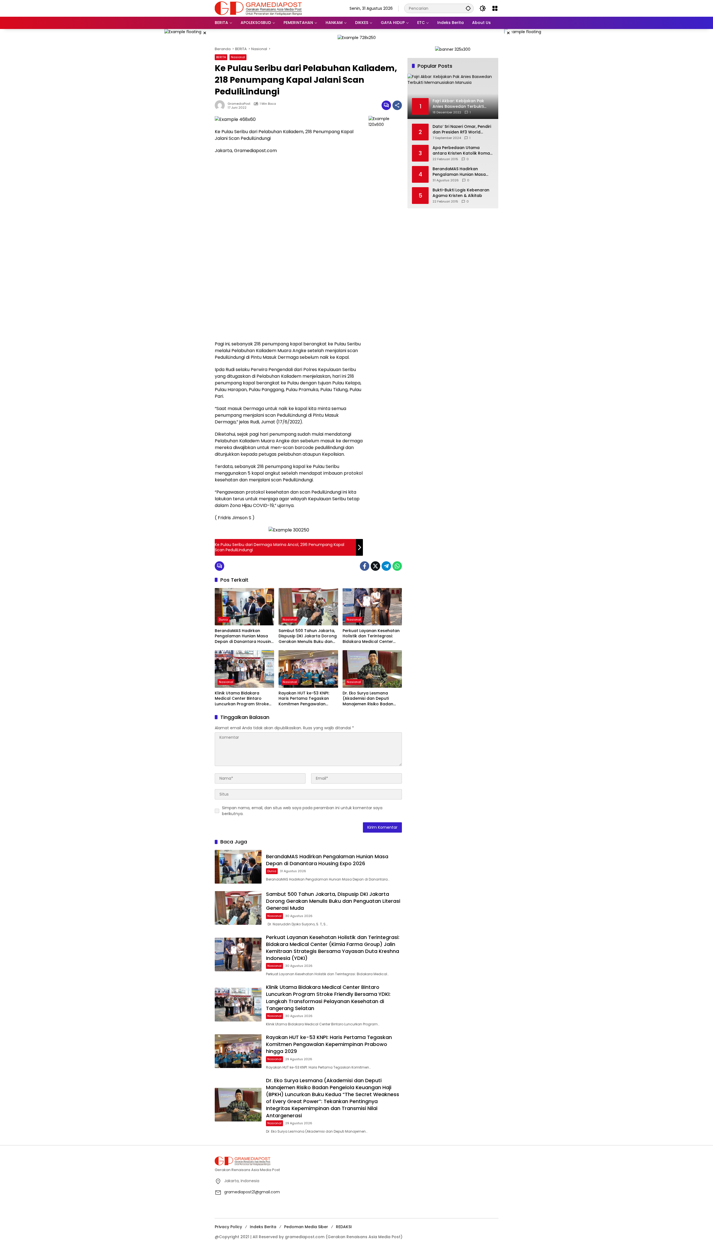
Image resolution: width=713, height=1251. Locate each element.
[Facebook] (364, 566)
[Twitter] (375, 566)
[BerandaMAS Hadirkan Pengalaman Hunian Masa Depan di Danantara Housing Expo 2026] (244, 606)
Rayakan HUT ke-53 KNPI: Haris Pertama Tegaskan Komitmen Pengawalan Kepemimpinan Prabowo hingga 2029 (304, 699)
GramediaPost (239, 103)
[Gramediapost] (258, 8)
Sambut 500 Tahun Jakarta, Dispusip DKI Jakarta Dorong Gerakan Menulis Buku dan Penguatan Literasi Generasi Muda (308, 636)
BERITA (221, 57)
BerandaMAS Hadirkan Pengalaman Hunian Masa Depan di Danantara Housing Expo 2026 (244, 636)
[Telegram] (386, 566)
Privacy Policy (228, 1227)
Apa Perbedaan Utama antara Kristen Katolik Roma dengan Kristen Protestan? (461, 150)
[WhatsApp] (397, 566)
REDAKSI (344, 1227)
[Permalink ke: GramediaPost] (221, 105)
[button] (468, 8)
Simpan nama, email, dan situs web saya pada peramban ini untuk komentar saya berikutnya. (302, 810)
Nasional (238, 57)
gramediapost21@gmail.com (252, 1192)
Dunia (223, 619)
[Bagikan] (397, 105)
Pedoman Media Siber (306, 1227)
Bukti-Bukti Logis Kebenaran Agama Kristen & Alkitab (461, 192)
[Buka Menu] (495, 8)
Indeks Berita (263, 1227)
